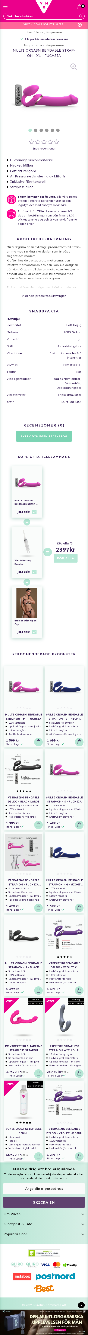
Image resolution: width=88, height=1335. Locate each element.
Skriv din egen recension (44, 436)
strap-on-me (54, 45)
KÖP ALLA (65, 558)
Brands (39, 32)
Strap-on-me (54, 32)
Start (30, 32)
